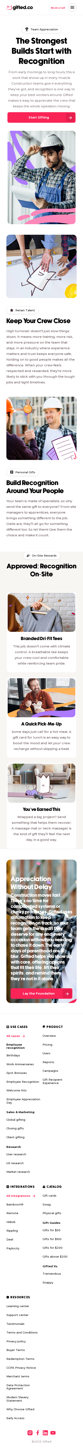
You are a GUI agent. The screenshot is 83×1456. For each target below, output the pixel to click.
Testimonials (15, 1323)
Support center (17, 1315)
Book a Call (58, 8)
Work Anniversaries (20, 1064)
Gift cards (49, 1195)
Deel (9, 1239)
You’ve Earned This (41, 810)
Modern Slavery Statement (17, 1398)
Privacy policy (16, 1341)
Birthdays (13, 1055)
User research (16, 1154)
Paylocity (12, 1248)
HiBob (11, 1222)
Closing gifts (15, 1128)
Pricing (47, 1044)
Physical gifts (52, 1213)
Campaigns (50, 1070)
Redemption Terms (20, 1358)
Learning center (17, 1306)
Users (46, 1053)
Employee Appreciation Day (23, 1100)
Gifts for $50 (51, 1230)
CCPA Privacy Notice (21, 1367)
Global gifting (15, 1119)
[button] (72, 7)
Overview (49, 1035)
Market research (18, 1171)
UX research (15, 1163)
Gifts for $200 (53, 1247)
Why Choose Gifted (20, 1409)
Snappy (48, 1282)
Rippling (12, 1230)
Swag (47, 1204)
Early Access (15, 1418)
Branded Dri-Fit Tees (41, 639)
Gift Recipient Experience (52, 1081)
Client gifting (15, 1137)
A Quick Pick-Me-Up (41, 724)
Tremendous (52, 1273)
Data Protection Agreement (18, 1386)
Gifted (46, 1441)
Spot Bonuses (16, 1072)
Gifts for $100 (52, 1239)
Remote (12, 1213)
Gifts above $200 (55, 1256)
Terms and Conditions (22, 1332)
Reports (48, 1062)
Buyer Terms (15, 1350)
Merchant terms (17, 1376)
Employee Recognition (22, 1081)
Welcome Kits (16, 1090)
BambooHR (14, 1204)
